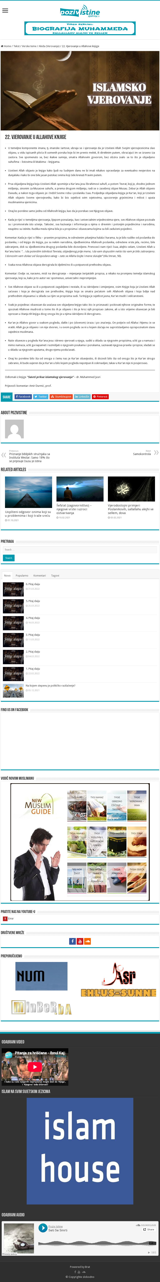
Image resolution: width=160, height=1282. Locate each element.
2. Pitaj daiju (33, 651)
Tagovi (55, 575)
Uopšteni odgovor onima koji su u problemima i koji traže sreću (28, 514)
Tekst (16, 46)
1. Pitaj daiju (33, 668)
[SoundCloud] (87, 941)
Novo (7, 575)
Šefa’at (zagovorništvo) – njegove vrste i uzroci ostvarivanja (74, 509)
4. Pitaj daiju (33, 617)
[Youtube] (80, 941)
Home (7, 46)
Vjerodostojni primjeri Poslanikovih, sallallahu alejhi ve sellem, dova (131, 509)
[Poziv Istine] (80, 10)
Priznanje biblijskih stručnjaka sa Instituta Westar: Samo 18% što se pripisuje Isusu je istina (29, 456)
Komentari (40, 575)
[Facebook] (72, 941)
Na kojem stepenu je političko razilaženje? (50, 685)
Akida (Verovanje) (49, 46)
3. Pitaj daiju (33, 634)
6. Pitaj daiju (33, 584)
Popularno (22, 575)
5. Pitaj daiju (33, 601)
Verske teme (29, 46)
